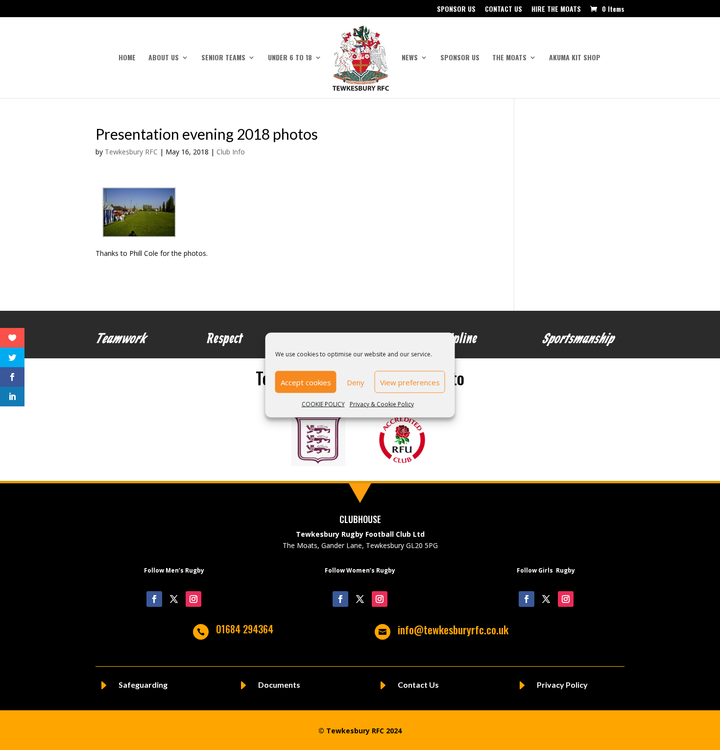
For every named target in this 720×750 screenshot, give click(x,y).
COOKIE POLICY (323, 404)
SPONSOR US (456, 9)
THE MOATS (509, 58)
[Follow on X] (174, 599)
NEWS (410, 58)
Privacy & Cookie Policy (382, 404)
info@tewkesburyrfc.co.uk (453, 629)
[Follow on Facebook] (154, 599)
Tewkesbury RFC (131, 151)
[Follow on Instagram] (193, 599)
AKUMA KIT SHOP (574, 58)
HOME (127, 58)
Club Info (230, 151)
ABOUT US (163, 58)
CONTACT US (503, 9)
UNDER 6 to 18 (290, 58)
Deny (355, 382)
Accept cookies (306, 382)
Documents (279, 684)
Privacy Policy (562, 684)
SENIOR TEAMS (223, 58)
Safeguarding (143, 684)
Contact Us (418, 684)
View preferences (410, 382)
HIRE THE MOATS (556, 9)
